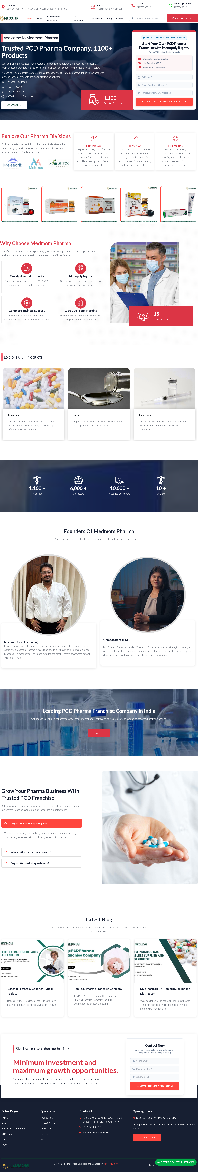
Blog (109, 18)
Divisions (95, 18)
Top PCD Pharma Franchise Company (98, 988)
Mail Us (100, 4)
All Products (78, 18)
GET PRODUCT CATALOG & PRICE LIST (162, 101)
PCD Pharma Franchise (53, 18)
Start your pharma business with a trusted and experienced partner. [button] (35, 63)
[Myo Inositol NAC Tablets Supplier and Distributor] (165, 961)
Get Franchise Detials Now (156, 1086)
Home (29, 18)
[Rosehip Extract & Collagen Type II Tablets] (32, 961)
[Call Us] (133, 5)
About (39, 18)
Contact (120, 18)
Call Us (140, 3)
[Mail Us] (93, 7)
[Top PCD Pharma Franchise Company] (99, 961)
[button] (5, 204)
